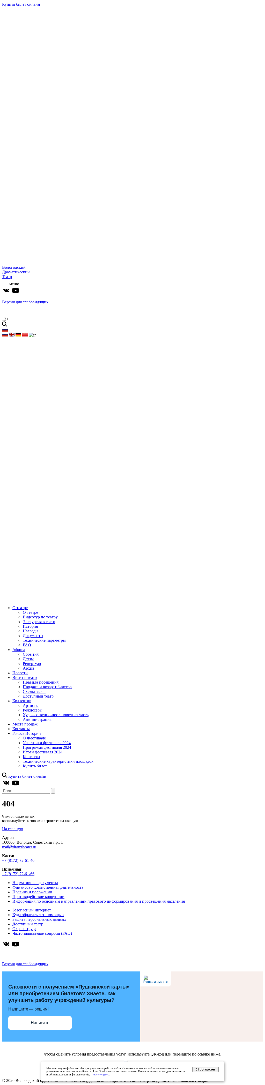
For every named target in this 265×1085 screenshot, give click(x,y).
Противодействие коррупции (38, 896)
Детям (28, 659)
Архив (28, 668)
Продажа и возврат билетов (47, 687)
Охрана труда (24, 928)
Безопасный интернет (31, 910)
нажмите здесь (100, 1074)
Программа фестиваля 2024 (47, 747)
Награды (30, 631)
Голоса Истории (26, 733)
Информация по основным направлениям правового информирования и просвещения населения (98, 901)
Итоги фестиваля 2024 (42, 752)
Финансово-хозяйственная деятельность (47, 887)
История (30, 626)
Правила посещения (40, 682)
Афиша (18, 649)
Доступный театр (38, 696)
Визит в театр (24, 677)
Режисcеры (32, 710)
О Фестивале (34, 738)
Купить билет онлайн (21, 4)
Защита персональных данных (39, 919)
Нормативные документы (35, 882)
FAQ (27, 645)
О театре (20, 607)
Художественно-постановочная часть (56, 715)
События (31, 654)
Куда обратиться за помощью (38, 914)
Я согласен (205, 1069)
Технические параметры (44, 640)
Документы (33, 635)
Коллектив (21, 701)
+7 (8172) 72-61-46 (18, 860)
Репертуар (32, 663)
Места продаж (25, 724)
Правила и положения (32, 892)
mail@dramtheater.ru (19, 847)
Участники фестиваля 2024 (47, 742)
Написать (40, 1023)
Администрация (37, 719)
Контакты (21, 729)
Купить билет (35, 766)
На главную (12, 829)
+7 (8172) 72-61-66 (18, 874)
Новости (20, 673)
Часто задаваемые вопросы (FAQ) (42, 933)
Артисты (31, 705)
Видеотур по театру (40, 617)
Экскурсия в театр (39, 621)
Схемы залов (34, 691)
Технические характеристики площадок (58, 761)
